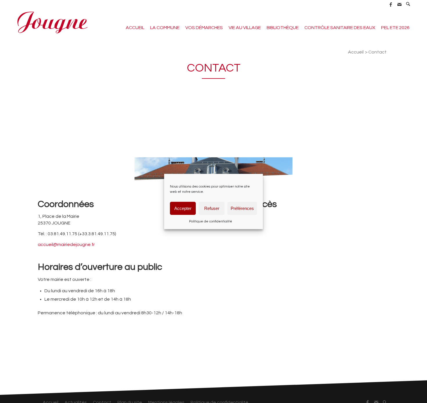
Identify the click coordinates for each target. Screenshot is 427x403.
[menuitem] (408, 4)
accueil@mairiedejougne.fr (66, 244)
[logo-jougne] (52, 22)
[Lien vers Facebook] (390, 4)
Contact (214, 68)
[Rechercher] (408, 4)
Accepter (182, 208)
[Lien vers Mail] (399, 4)
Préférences (242, 208)
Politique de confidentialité (210, 221)
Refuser (211, 208)
